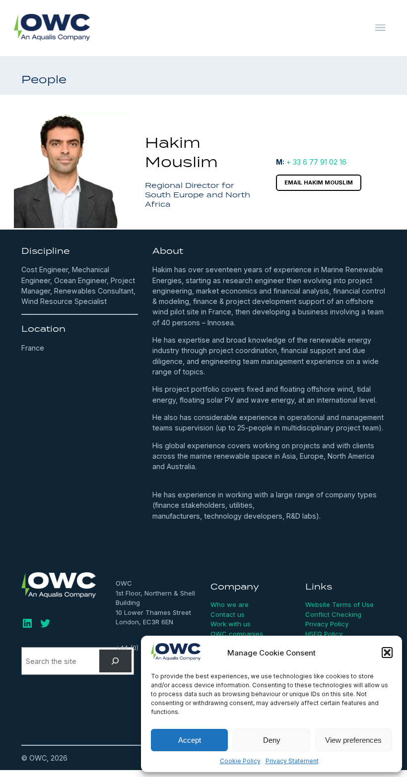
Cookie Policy (240, 761)
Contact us (227, 614)
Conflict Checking (333, 614)
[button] (387, 652)
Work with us (230, 624)
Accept (189, 740)
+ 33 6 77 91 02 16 (316, 162)
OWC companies (236, 634)
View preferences (353, 740)
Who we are (229, 604)
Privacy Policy (326, 624)
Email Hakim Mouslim (318, 182)
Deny (271, 740)
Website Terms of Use (339, 604)
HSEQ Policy (323, 634)
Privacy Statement (292, 761)
